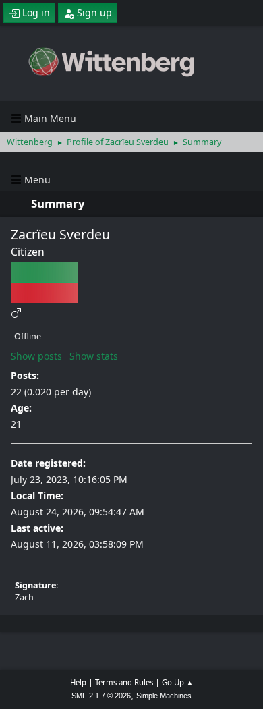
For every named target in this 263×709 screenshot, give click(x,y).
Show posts (36, 355)
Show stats (93, 355)
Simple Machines (164, 695)
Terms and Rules (124, 682)
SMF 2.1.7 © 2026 (101, 695)
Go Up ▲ (178, 682)
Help (78, 682)
